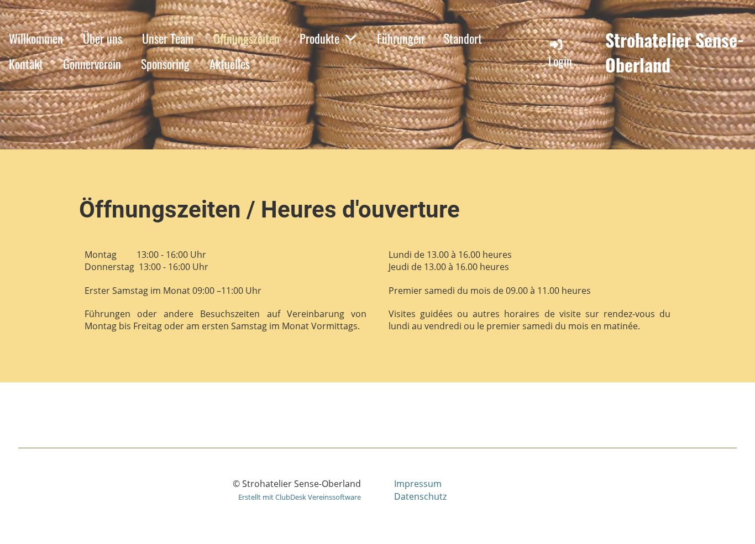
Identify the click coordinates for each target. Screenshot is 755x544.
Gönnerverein (92, 63)
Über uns (102, 38)
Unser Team (167, 38)
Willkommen (36, 38)
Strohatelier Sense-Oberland (674, 52)
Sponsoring (165, 63)
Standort (463, 38)
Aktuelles (229, 63)
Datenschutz (420, 496)
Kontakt (26, 63)
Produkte (319, 38)
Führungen (400, 38)
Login (560, 61)
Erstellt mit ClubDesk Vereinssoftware (299, 497)
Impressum (418, 484)
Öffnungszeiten (246, 38)
